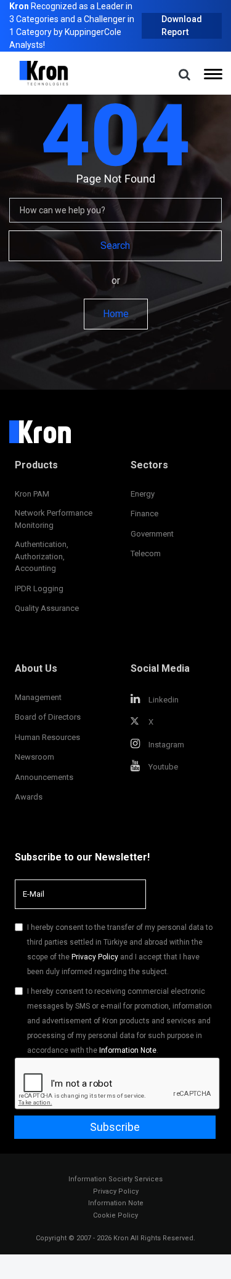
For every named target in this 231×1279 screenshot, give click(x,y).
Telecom (146, 553)
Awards (29, 796)
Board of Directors (48, 717)
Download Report (181, 25)
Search (115, 245)
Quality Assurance (47, 608)
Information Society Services (115, 1179)
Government (152, 533)
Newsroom (34, 756)
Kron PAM (32, 493)
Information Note (127, 1050)
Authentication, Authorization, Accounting (41, 556)
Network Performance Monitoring (53, 519)
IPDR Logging (39, 588)
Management (38, 697)
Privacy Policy (94, 957)
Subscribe (115, 1126)
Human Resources (47, 737)
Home (116, 314)
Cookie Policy (115, 1215)
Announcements (44, 777)
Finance (144, 513)
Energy (143, 493)
